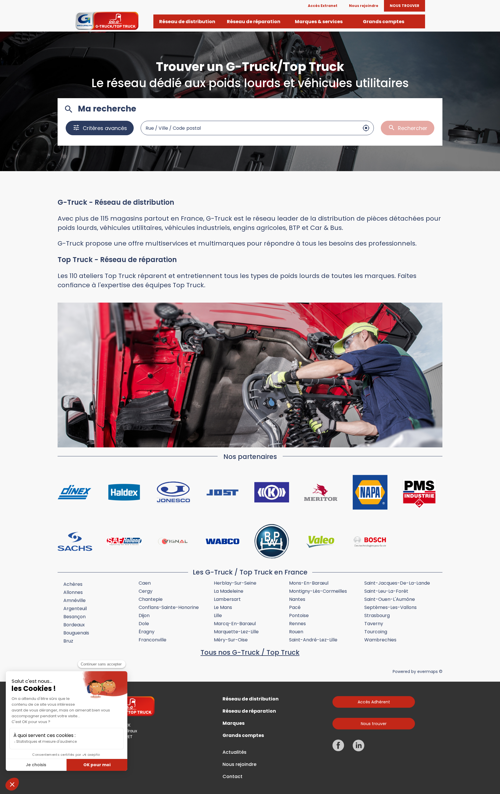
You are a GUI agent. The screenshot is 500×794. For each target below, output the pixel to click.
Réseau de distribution (251, 699)
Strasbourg (377, 615)
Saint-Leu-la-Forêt (386, 591)
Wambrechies (380, 639)
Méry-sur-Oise (231, 639)
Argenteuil (75, 608)
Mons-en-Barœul (308, 583)
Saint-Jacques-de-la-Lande (397, 583)
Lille (218, 615)
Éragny (147, 631)
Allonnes (73, 592)
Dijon (144, 615)
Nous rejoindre (239, 764)
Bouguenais (76, 633)
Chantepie (151, 599)
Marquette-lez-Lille (236, 631)
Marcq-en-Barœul (235, 623)
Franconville (152, 639)
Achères (72, 584)
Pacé (295, 607)
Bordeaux (74, 624)
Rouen (296, 631)
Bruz (68, 641)
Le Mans (223, 607)
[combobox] (250, 128)
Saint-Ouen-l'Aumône (389, 599)
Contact (232, 777)
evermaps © (429, 671)
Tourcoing (375, 631)
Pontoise (299, 615)
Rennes (297, 623)
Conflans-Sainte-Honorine (169, 607)
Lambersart (227, 599)
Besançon (74, 616)
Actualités (235, 752)
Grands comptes (243, 735)
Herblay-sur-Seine (235, 583)
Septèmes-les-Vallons (390, 607)
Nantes (297, 599)
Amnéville (74, 600)
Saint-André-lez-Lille (313, 639)
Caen (145, 583)
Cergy (145, 591)
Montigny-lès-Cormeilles (318, 591)
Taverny (373, 623)
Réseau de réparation (249, 711)
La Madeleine (228, 591)
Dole (144, 623)
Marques (234, 723)
